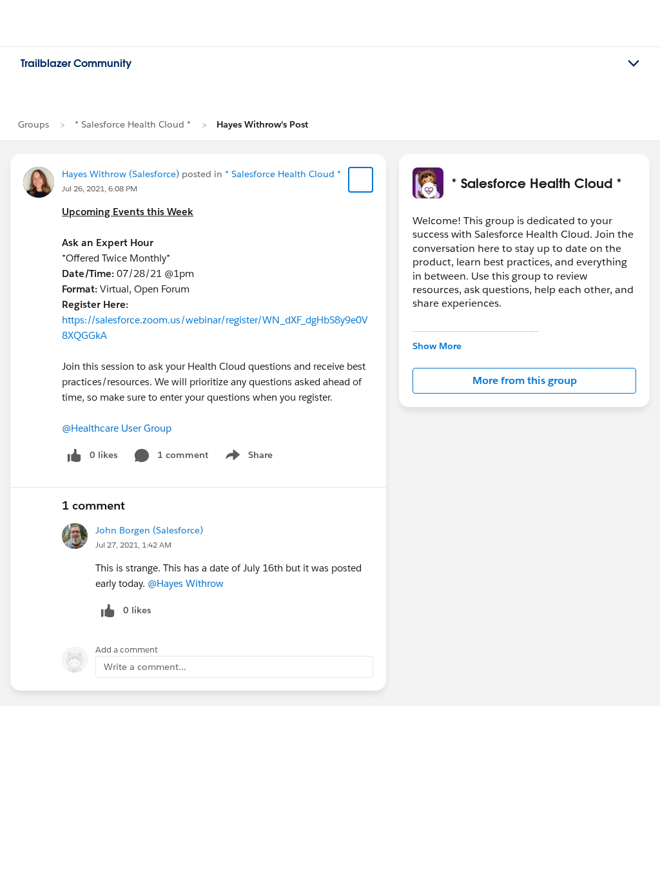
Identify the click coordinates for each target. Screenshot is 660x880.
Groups (33, 124)
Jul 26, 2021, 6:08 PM (99, 188)
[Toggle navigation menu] (633, 64)
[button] (524, 381)
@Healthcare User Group (116, 428)
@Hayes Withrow (186, 583)
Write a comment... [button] (145, 667)
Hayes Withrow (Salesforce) (120, 174)
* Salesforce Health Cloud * (133, 124)
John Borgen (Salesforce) (149, 530)
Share (247, 457)
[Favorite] (361, 179)
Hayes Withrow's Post (262, 124)
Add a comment (126, 649)
